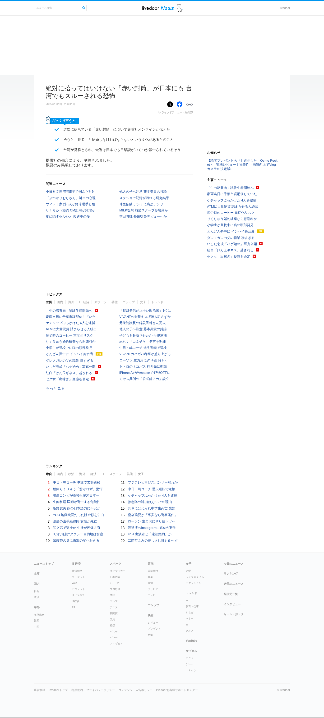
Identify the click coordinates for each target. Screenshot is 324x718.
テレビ (152, 595)
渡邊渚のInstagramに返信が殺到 (152, 528)
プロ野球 (115, 589)
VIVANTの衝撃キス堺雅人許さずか (145, 317)
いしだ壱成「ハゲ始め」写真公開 (71, 367)
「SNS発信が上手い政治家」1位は (145, 310)
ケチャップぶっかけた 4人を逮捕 (70, 323)
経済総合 (77, 570)
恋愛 (188, 570)
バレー (114, 637)
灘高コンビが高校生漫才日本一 (76, 495)
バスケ (114, 631)
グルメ (190, 630)
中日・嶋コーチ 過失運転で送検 (143, 348)
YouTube (191, 640)
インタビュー (232, 604)
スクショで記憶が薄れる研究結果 (144, 198)
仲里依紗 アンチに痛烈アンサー (143, 204)
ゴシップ (129, 302)
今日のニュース (234, 563)
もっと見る (55, 388)
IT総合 (75, 601)
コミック (191, 670)
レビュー (153, 622)
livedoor (285, 8)
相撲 (112, 625)
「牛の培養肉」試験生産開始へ (69, 310)
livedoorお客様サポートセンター (177, 690)
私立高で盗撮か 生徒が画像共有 (76, 528)
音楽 (150, 577)
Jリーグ (114, 582)
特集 (150, 634)
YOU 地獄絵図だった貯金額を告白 (78, 515)
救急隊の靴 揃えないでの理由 (150, 502)
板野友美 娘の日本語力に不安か (76, 508)
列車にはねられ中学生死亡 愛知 (151, 508)
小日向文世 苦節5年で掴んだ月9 (70, 191)
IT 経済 (84, 302)
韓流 (150, 582)
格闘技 (114, 613)
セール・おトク (234, 614)
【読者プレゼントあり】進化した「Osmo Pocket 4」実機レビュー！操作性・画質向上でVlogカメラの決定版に (242, 164)
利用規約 (77, 690)
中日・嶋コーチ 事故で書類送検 (76, 482)
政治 (71, 474)
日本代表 (115, 577)
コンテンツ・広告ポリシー (135, 690)
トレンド (157, 302)
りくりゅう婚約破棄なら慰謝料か (71, 341)
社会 (36, 591)
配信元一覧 (231, 594)
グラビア (153, 589)
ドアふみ (180, 8)
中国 (36, 626)
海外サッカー (117, 570)
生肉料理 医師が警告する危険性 (76, 502)
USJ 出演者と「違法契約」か (149, 534)
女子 (143, 302)
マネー (190, 618)
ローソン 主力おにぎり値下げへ (143, 360)
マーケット (78, 577)
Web (74, 582)
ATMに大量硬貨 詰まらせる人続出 (71, 329)
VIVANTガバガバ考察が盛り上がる (145, 354)
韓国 (36, 620)
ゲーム (190, 664)
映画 (150, 615)
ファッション (193, 582)
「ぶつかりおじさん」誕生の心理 (71, 198)
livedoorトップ (58, 690)
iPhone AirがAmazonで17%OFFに (144, 373)
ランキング (231, 573)
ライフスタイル (195, 577)
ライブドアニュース (158, 8)
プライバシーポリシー (100, 690)
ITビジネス (78, 595)
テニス (114, 607)
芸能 (114, 302)
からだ (190, 612)
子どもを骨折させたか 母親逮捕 (143, 335)
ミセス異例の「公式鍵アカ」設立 (144, 379)
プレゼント (154, 628)
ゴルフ (114, 601)
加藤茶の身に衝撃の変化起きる (76, 540)
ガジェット (78, 589)
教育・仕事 (192, 606)
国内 (60, 302)
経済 (93, 474)
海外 (71, 302)
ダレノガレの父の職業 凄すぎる (69, 360)
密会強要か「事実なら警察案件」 (153, 515)
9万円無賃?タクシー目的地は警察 (78, 534)
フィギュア (116, 643)
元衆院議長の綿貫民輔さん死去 (142, 323)
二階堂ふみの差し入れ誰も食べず (153, 540)
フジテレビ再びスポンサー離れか (153, 482)
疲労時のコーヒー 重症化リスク (69, 335)
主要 (49, 302)
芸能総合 (153, 570)
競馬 (112, 619)
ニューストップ (44, 563)
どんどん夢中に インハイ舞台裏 (69, 354)
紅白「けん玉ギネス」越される (69, 373)
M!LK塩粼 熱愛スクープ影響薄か (143, 210)
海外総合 (39, 614)
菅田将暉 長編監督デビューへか (143, 216)
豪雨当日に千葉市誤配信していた (71, 317)
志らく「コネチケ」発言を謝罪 (142, 341)
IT (103, 474)
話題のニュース (234, 583)
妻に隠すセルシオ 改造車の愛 (68, 216)
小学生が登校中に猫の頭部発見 (69, 348)
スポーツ (100, 302)
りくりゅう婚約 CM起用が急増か (70, 210)
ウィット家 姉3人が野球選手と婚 (70, 204)
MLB (112, 595)
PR (73, 607)
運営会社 (39, 690)
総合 (49, 474)
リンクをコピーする (189, 104)
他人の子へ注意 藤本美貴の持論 (143, 191)
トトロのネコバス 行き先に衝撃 (143, 366)
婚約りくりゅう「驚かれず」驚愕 (78, 489)
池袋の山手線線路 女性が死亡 (75, 521)
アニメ (190, 658)
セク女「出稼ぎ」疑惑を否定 (67, 379)
